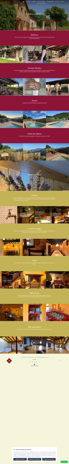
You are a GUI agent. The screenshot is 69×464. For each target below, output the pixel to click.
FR (32, 362)
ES (34, 362)
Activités (57, 1)
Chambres (33, 1)
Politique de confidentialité (35, 456)
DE (36, 362)
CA (38, 362)
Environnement (50, 1)
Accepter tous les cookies (49, 459)
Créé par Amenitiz (34, 365)
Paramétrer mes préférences (34, 459)
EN (30, 362)
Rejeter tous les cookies (20, 459)
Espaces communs (41, 1)
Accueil (28, 1)
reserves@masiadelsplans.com (41, 357)
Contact (62, 1)
